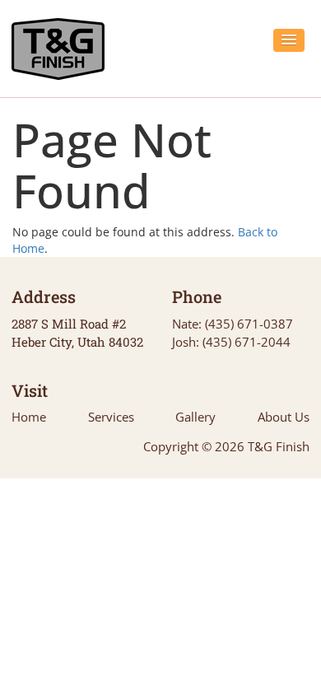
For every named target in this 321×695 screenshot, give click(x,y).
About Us (283, 416)
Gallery (195, 416)
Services (111, 416)
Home (29, 416)
